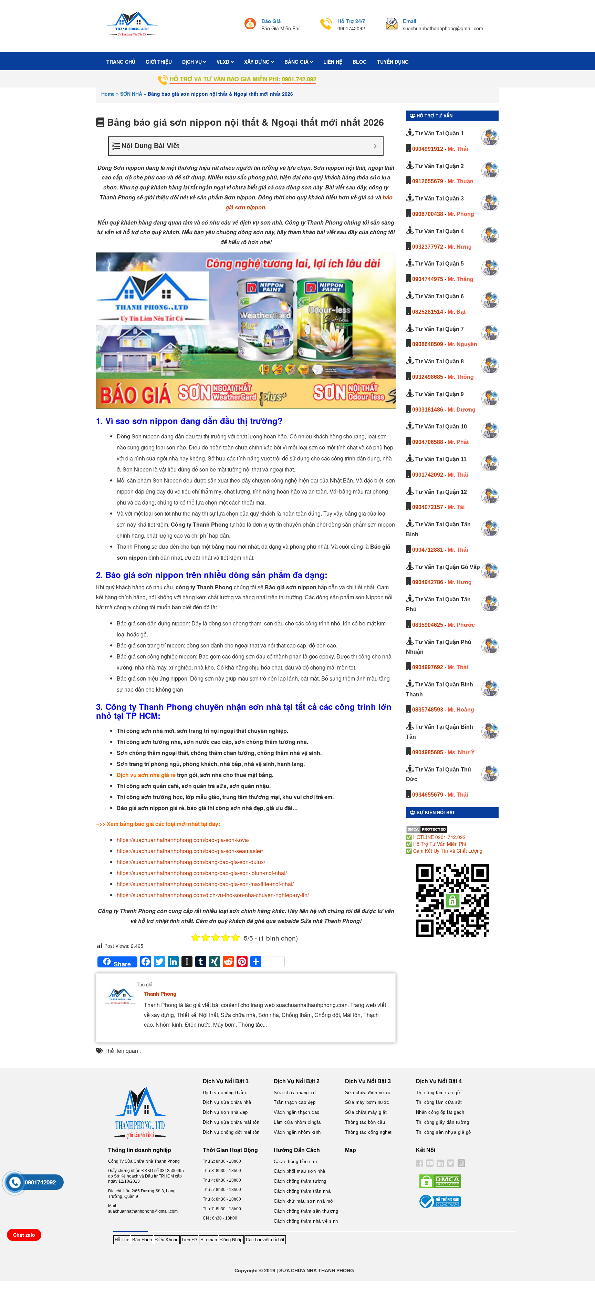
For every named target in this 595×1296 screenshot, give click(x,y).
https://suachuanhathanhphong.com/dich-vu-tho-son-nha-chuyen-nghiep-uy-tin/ (213, 895)
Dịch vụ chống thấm (224, 1092)
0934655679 (427, 795)
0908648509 (427, 344)
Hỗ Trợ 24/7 (351, 21)
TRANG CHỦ (120, 61)
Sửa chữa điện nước (367, 1092)
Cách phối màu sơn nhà (299, 1171)
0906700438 (427, 214)
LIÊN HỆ (332, 61)
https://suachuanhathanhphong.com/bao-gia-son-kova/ (183, 840)
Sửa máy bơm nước (367, 1102)
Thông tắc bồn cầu (365, 1122)
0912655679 (427, 181)
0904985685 (427, 752)
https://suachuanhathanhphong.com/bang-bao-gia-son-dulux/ (191, 862)
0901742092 (427, 475)
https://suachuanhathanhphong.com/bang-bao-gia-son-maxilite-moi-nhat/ (205, 884)
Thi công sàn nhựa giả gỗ (443, 1132)
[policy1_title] (250, 25)
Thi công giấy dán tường (442, 1122)
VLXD (224, 61)
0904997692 (427, 667)
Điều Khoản (166, 1239)
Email (409, 21)
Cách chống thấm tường (300, 1181)
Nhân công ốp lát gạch (440, 1112)
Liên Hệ (189, 1239)
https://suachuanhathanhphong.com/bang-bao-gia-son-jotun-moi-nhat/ (202, 873)
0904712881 (427, 550)
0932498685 (427, 377)
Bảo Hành (142, 1239)
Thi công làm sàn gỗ (438, 1092)
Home (108, 93)
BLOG (360, 61)
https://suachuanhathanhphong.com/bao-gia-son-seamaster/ (190, 851)
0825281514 (427, 312)
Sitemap (208, 1239)
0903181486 (427, 410)
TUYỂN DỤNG (393, 61)
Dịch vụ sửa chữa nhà (227, 1102)
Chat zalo (24, 1234)
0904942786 (427, 582)
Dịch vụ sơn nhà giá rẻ (146, 775)
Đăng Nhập (231, 1239)
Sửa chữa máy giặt (366, 1112)
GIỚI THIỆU (159, 61)
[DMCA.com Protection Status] (427, 828)
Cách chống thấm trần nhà (302, 1191)
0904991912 (427, 149)
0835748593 (427, 710)
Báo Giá (271, 21)
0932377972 (427, 247)
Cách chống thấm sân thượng (306, 1211)
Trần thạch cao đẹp (294, 1102)
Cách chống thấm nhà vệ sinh (306, 1221)
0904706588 (427, 442)
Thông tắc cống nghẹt (368, 1132)
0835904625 (427, 625)
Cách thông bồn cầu (295, 1161)
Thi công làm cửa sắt (439, 1102)
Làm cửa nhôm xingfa (297, 1122)
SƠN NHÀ (131, 93)
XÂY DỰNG (257, 61)
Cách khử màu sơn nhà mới (304, 1201)
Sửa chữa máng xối (295, 1092)
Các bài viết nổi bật (265, 1239)
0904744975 (427, 279)
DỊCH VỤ (192, 61)
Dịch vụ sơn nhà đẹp (225, 1112)
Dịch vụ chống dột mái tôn (231, 1132)
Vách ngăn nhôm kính (297, 1132)
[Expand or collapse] (375, 146)
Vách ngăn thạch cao (297, 1112)
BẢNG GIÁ (297, 61)
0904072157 (427, 507)
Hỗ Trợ (122, 1239)
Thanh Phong (160, 993)
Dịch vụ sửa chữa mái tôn (231, 1122)
